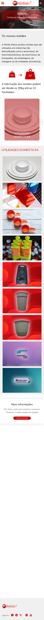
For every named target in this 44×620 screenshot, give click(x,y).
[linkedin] (16, 615)
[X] (20, 615)
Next (40, 122)
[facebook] (12, 615)
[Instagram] (26, 615)
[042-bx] (22, 168)
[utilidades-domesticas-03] (22, 327)
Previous (4, 122)
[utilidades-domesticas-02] (22, 301)
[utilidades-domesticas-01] (22, 274)
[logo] (9, 606)
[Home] (22, 3)
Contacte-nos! (22, 418)
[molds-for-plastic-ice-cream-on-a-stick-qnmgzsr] (22, 248)
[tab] (22, 120)
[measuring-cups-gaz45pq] (22, 221)
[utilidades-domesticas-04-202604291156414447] (22, 353)
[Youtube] (31, 615)
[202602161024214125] (22, 195)
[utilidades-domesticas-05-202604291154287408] (22, 380)
